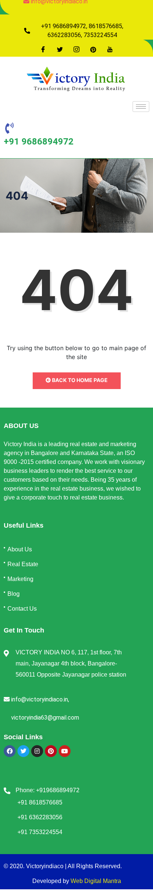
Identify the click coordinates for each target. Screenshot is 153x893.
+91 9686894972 (39, 141)
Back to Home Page (79, 380)
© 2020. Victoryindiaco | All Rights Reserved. (63, 866)
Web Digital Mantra (96, 881)
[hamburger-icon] (141, 106)
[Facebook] (43, 49)
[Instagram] (76, 49)
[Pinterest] (93, 49)
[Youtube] (109, 49)
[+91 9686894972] (9, 128)
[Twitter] (59, 49)
